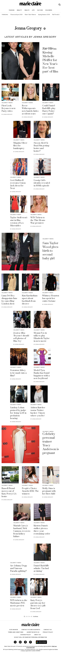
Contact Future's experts (30, 629)
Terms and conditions (15, 632)
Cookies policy (25, 634)
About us (37, 634)
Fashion (11, 10)
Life (33, 10)
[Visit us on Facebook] (25, 642)
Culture (40, 10)
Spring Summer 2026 (44, 14)
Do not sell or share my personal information (30, 637)
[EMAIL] (44, 28)
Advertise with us (33, 632)
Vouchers (48, 10)
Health (27, 10)
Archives (35, 616)
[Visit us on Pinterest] (30, 642)
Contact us (48, 629)
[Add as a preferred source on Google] (45, 642)
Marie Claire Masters (30, 14)
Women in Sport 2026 (16, 14)
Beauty (19, 10)
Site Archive (13, 629)
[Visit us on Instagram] (20, 642)
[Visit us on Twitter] (15, 642)
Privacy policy (48, 632)
